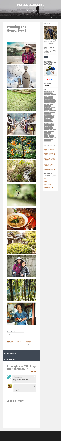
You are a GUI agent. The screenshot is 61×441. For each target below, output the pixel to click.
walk (31, 355)
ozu (14, 355)
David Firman (17, 385)
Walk (45, 178)
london (53, 112)
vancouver (49, 137)
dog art (54, 102)
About (18, 17)
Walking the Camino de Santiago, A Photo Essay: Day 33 (50, 167)
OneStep (46, 123)
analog (46, 91)
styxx (52, 134)
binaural (46, 96)
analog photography (50, 91)
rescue (54, 129)
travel (45, 137)
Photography (47, 179)
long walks (53, 115)
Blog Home (6, 17)
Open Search (57, 17)
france (48, 104)
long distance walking (48, 113)
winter (49, 140)
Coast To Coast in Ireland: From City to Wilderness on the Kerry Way (50, 154)
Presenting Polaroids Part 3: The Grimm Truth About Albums (50, 156)
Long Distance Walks (9, 353)
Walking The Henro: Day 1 (17, 29)
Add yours (32, 371)
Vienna (46, 139)
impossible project (47, 107)
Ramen (51, 129)
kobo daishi (46, 110)
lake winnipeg (54, 110)
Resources (26, 17)
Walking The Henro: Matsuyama (11, 357)
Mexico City (46, 118)
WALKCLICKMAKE (30, 5)
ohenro (12, 355)
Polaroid (50, 126)
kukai (50, 110)
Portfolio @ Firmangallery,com (46, 17)
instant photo (53, 107)
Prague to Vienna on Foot (49, 187)
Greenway (51, 104)
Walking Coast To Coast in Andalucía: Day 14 (49, 165)
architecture (50, 93)
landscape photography (48, 112)
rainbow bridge (47, 129)
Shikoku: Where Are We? (20, 341)
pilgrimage (17, 355)
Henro (7, 355)
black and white (50, 96)
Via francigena (54, 137)
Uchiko (28, 355)
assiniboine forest (47, 94)
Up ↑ (57, 438)
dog (50, 102)
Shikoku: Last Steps (10, 341)
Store (13, 17)
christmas (52, 99)
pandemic (49, 123)
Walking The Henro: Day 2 (10, 359)
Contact (34, 17)
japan (9, 355)
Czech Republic (47, 102)
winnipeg (46, 140)
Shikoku (14, 353)
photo (53, 123)
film (45, 104)
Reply (34, 376)
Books (46, 181)
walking (51, 139)
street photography (47, 134)
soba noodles (24, 355)
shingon (49, 131)
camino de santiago (47, 99)
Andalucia (46, 93)
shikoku (20, 355)
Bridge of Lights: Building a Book (50, 169)
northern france (47, 121)
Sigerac (53, 131)
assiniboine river (53, 94)
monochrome (51, 118)
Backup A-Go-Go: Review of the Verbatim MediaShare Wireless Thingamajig (50, 159)
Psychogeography (48, 184)
